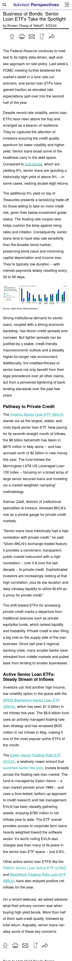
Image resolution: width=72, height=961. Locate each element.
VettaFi (38, 25)
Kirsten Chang (17, 25)
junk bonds (33, 163)
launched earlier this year (23, 767)
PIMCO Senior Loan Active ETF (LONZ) (35, 867)
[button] (12, 36)
